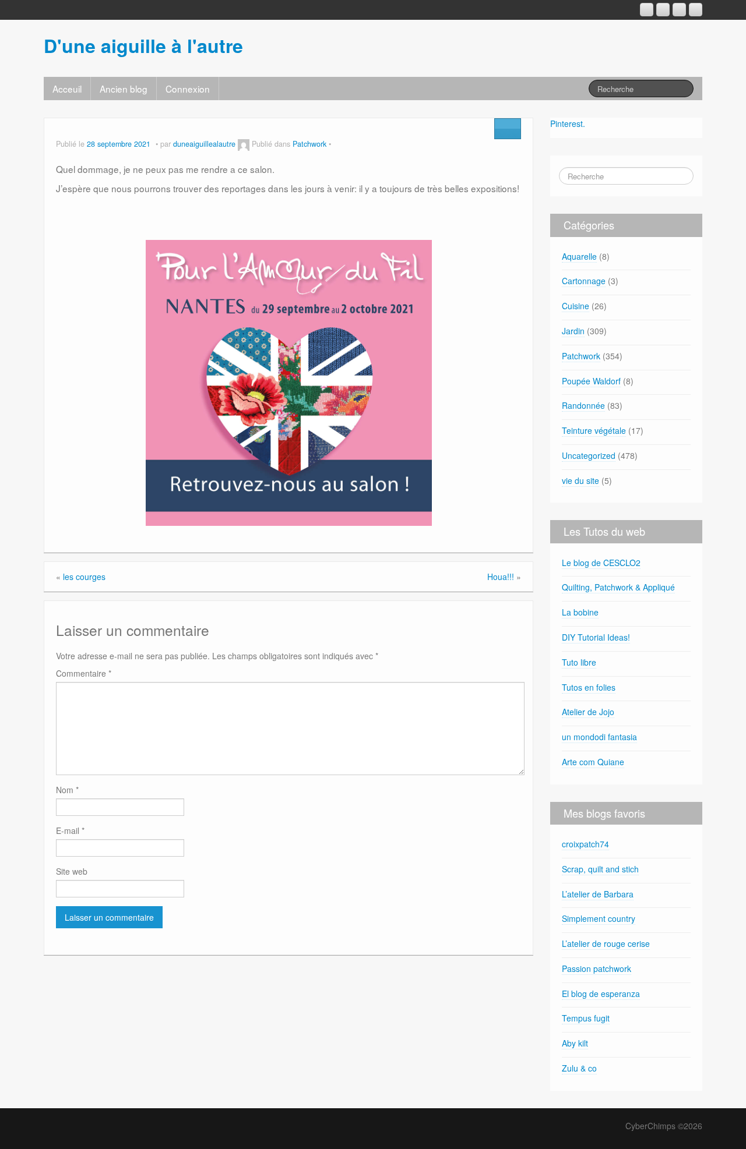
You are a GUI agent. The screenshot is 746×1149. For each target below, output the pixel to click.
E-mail (70, 830)
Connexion (188, 88)
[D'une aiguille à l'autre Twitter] (695, 9)
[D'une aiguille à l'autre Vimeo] (679, 9)
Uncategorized (588, 455)
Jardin (573, 331)
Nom (67, 790)
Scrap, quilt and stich (600, 869)
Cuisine (575, 306)
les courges (84, 576)
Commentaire (83, 673)
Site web (71, 871)
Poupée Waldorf (591, 381)
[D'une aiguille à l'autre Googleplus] (646, 9)
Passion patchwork (596, 968)
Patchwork (309, 144)
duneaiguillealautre (204, 144)
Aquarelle (579, 256)
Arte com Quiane (593, 762)
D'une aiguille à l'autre (143, 45)
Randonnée (583, 405)
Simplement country (598, 918)
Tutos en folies (588, 687)
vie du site (580, 480)
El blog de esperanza (601, 993)
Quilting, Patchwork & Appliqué (618, 587)
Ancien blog (123, 88)
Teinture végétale (594, 430)
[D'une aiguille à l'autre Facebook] (663, 9)
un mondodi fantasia (599, 737)
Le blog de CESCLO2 (601, 562)
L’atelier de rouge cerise (606, 943)
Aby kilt (575, 1043)
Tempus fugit (586, 1018)
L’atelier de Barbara (598, 894)
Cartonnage (584, 281)
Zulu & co (579, 1068)
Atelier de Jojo (588, 711)
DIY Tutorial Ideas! (596, 637)
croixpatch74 (585, 844)
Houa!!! (500, 576)
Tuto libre (579, 662)
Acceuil (67, 88)
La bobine (580, 612)
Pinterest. (567, 123)
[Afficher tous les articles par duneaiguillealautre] (243, 144)
